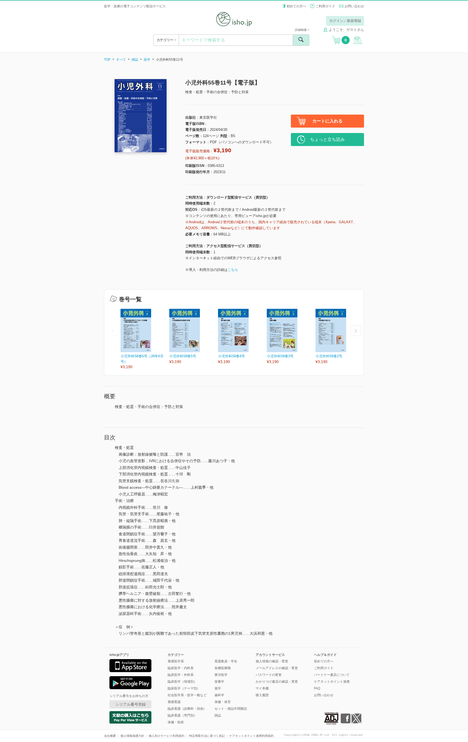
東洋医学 (220, 675)
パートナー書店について (332, 675)
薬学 (217, 688)
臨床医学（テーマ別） (184, 688)
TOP (107, 59)
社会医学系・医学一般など (187, 695)
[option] (145, 339)
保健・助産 (176, 722)
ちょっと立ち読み (327, 139)
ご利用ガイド (325, 6)
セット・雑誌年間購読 (230, 709)
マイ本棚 (262, 688)
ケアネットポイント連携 (332, 681)
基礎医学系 (176, 661)
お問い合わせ (354, 6)
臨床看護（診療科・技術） (187, 709)
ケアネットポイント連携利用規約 (251, 735)
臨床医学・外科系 (181, 675)
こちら (232, 270)
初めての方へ (296, 6)
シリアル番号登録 (130, 704)
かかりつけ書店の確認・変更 (277, 681)
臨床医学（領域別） (182, 681)
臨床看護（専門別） (182, 715)
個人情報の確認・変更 (272, 661)
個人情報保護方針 (132, 735)
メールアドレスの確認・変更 (277, 668)
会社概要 (110, 735)
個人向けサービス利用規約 (166, 735)
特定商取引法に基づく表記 (207, 735)
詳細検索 (301, 29)
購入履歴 (262, 695)
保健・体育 (222, 702)
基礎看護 (174, 702)
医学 (147, 59)
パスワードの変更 (269, 675)
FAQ (317, 688)
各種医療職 (222, 668)
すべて (121, 59)
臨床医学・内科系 (181, 668)
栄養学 (219, 681)
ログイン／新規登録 (345, 21)
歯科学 (219, 695)
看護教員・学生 (225, 661)
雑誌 (135, 59)
